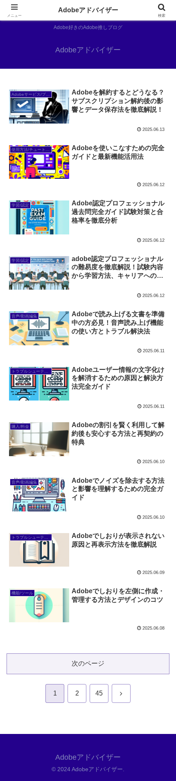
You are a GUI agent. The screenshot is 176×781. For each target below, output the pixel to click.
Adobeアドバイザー (88, 10)
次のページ (88, 663)
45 (99, 693)
